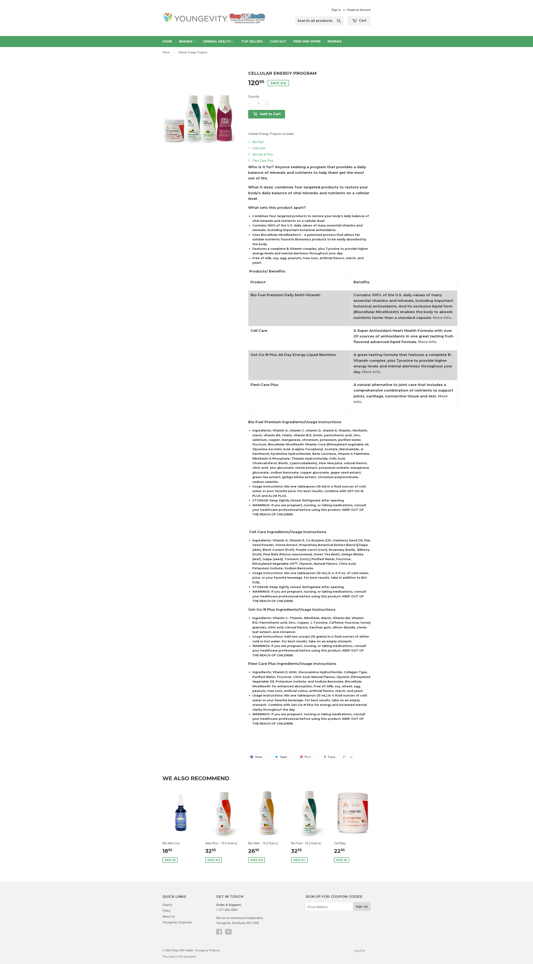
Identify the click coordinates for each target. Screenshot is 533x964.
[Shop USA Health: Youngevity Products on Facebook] (219, 933)
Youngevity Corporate (177, 922)
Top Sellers (252, 41)
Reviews (335, 41)
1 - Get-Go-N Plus (260, 154)
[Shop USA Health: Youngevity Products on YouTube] (228, 933)
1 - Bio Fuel (255, 141)
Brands (186, 41)
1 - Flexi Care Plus (260, 160)
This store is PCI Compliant (179, 956)
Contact (278, 41)
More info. (442, 318)
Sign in (336, 10)
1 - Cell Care (256, 148)
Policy (166, 910)
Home (167, 41)
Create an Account (359, 10)
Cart (362, 20)
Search (167, 904)
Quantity (253, 96)
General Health (217, 41)
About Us (168, 916)
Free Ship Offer (306, 41)
